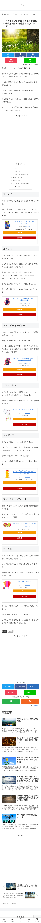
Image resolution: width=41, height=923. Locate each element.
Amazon (19, 232)
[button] (37, 530)
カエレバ (27, 226)
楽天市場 (19, 237)
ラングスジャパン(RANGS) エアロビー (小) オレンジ (24, 299)
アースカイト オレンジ (24, 581)
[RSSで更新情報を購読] (30, 701)
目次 (17, 164)
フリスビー (16, 168)
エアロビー (16, 171)
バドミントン (17, 177)
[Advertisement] (20, 137)
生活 (5, 631)
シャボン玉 (16, 180)
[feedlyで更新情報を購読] (11, 701)
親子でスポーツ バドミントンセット (24, 410)
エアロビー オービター (20, 174)
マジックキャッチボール (21, 183)
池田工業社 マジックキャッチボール (24, 523)
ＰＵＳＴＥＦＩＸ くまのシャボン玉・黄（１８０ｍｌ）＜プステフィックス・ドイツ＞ (24, 472)
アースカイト (17, 186)
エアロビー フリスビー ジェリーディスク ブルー (24, 222)
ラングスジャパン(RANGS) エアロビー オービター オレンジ (24, 359)
